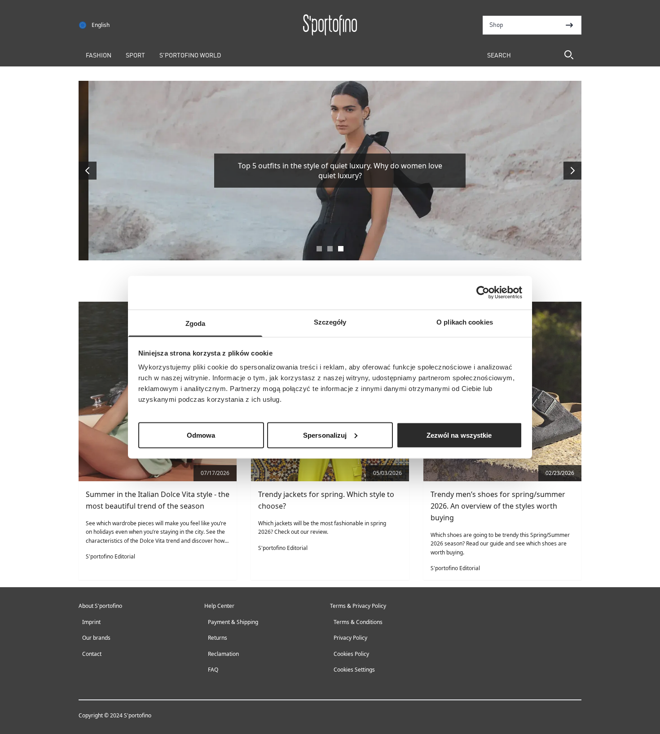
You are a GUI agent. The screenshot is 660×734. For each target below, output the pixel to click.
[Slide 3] (340, 248)
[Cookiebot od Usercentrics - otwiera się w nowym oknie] (483, 292)
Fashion (98, 55)
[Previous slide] (88, 171)
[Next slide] (572, 171)
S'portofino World (190, 55)
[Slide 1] (319, 248)
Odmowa (201, 435)
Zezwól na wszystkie (459, 435)
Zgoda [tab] (195, 323)
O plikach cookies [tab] (464, 321)
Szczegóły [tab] (330, 321)
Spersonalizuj (325, 435)
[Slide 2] (330, 248)
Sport (135, 55)
